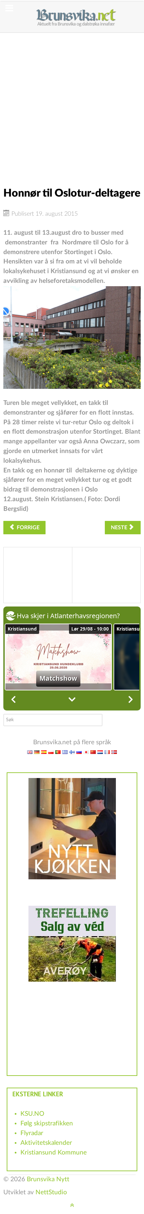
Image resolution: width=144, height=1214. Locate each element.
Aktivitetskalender (46, 1143)
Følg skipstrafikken (46, 1123)
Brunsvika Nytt (48, 1179)
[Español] (44, 752)
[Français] (107, 752)
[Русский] (79, 752)
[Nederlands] (100, 752)
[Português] (58, 752)
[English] (29, 752)
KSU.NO (32, 1114)
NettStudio (51, 1192)
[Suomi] (72, 752)
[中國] (93, 752)
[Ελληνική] (65, 752)
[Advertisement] (72, 105)
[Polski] (51, 752)
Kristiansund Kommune (53, 1152)
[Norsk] (114, 752)
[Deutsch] (37, 752)
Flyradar (31, 1133)
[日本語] (86, 752)
